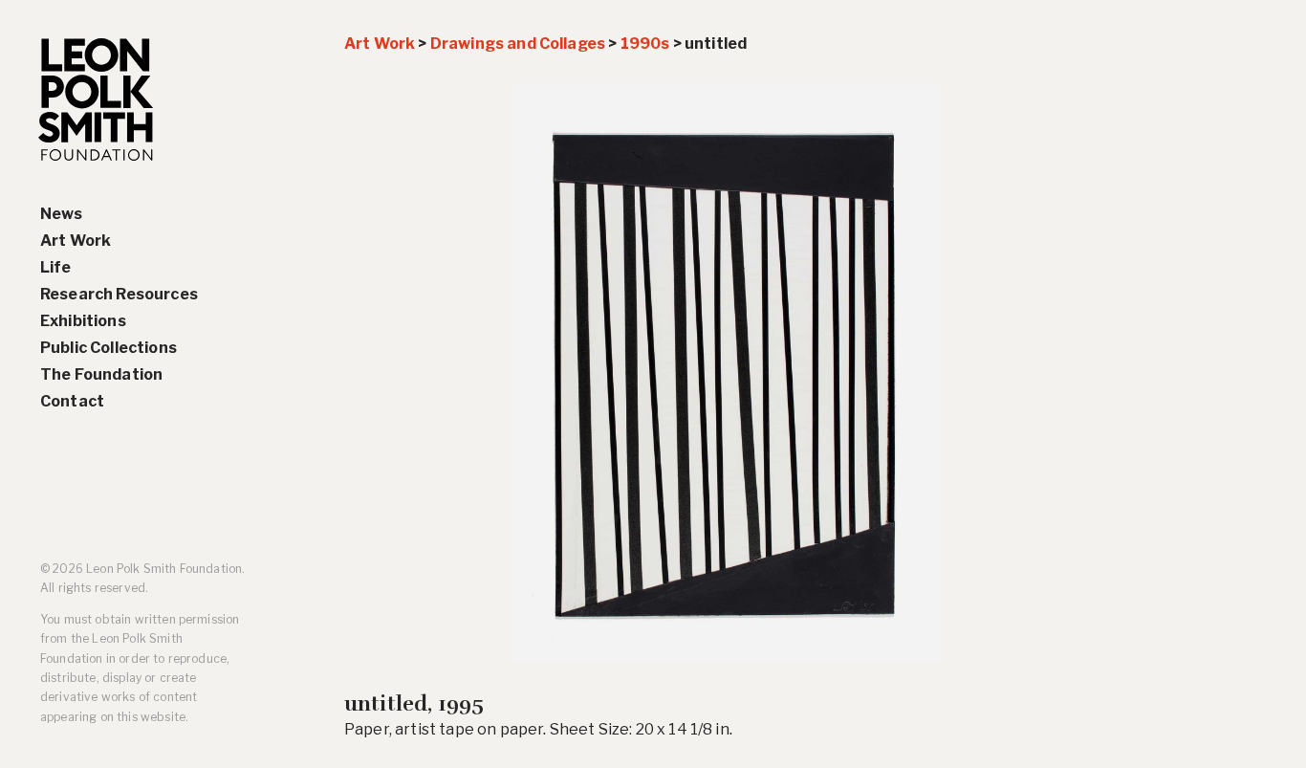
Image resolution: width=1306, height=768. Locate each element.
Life (56, 267)
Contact (72, 401)
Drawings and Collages (517, 43)
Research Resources (119, 294)
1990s (645, 43)
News (61, 214)
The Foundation (101, 374)
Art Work (75, 240)
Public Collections (108, 348)
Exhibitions (83, 321)
